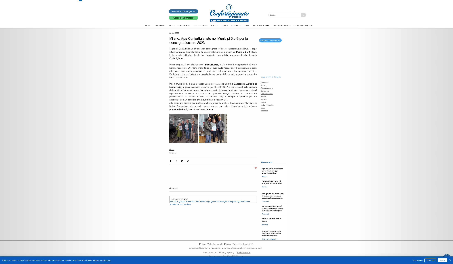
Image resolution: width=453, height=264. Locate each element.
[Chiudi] (450, 260)
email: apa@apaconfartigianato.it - (205, 248)
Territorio (172, 153)
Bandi (264, 176)
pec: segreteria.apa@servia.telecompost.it (242, 248)
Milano (171, 150)
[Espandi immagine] (183, 128)
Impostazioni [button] (418, 260)
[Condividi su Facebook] (170, 161)
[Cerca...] (303, 15)
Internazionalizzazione (270, 239)
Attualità (265, 224)
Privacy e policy (226, 252)
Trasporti (265, 201)
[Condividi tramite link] (188, 161)
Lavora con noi (210, 252)
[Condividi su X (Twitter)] (176, 161)
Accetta (442, 260)
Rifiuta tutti (430, 260)
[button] (214, 25)
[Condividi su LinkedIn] (182, 161)
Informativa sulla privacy (102, 260)
